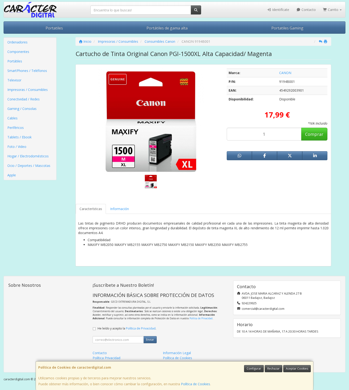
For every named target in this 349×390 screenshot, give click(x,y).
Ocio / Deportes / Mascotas (28, 165)
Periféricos (15, 127)
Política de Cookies (195, 384)
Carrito (333, 9)
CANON (285, 72)
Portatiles (54, 28)
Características (91, 209)
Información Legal (177, 353)
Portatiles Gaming (287, 28)
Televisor (14, 80)
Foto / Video (16, 146)
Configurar (254, 369)
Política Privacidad (106, 358)
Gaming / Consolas (22, 108)
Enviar (150, 340)
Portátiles (14, 61)
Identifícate (280, 9)
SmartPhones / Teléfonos (27, 70)
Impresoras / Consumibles (27, 89)
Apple (11, 175)
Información (119, 209)
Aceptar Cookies (297, 369)
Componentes (18, 51)
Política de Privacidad (200, 318)
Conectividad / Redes (23, 99)
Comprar (314, 134)
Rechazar (273, 369)
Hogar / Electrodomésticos (28, 156)
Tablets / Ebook (19, 137)
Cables (12, 118)
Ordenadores (17, 42)
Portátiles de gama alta (167, 28)
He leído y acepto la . (127, 328)
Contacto (308, 9)
